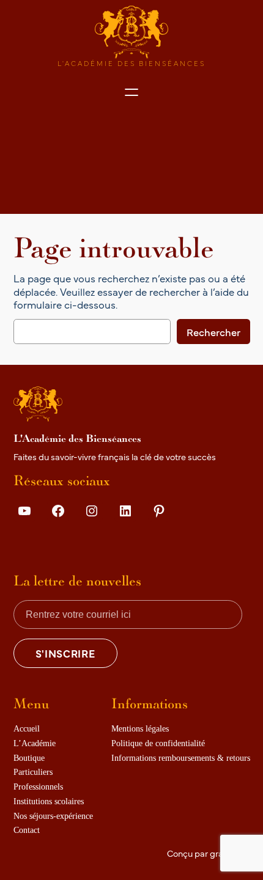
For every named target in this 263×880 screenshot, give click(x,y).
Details (34, 539)
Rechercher (213, 331)
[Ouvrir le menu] (131, 92)
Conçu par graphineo (208, 853)
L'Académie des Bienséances (131, 63)
